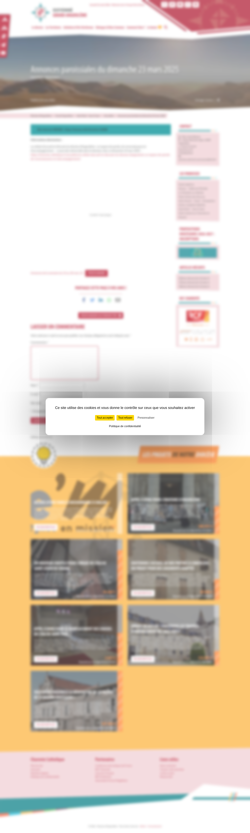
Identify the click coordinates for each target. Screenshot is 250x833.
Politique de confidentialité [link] (125, 426)
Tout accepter (105, 417)
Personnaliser (146, 417)
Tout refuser (125, 417)
